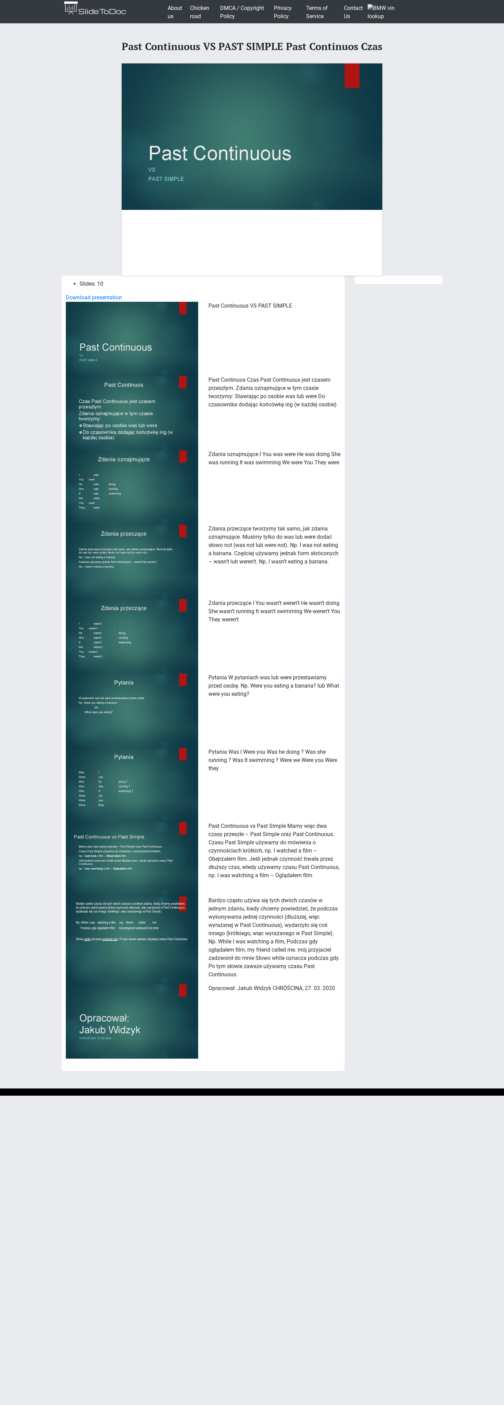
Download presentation (94, 297)
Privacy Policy (283, 12)
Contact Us (353, 12)
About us (175, 12)
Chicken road (199, 12)
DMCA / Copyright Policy (242, 12)
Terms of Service (317, 12)
